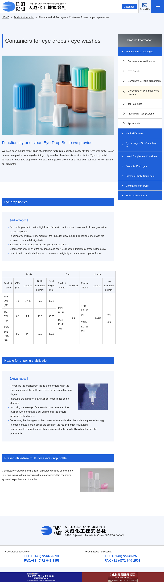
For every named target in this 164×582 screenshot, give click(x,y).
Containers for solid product (142, 61)
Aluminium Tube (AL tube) (141, 113)
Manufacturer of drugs (137, 185)
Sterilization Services (137, 195)
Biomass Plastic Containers (140, 176)
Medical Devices (134, 133)
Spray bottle (134, 123)
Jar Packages (135, 103)
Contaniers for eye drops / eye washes (143, 92)
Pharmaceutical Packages (139, 51)
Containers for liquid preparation (144, 80)
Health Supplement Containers (141, 156)
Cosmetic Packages (136, 166)
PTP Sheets (134, 71)
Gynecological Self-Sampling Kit (141, 145)
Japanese (129, 6)
